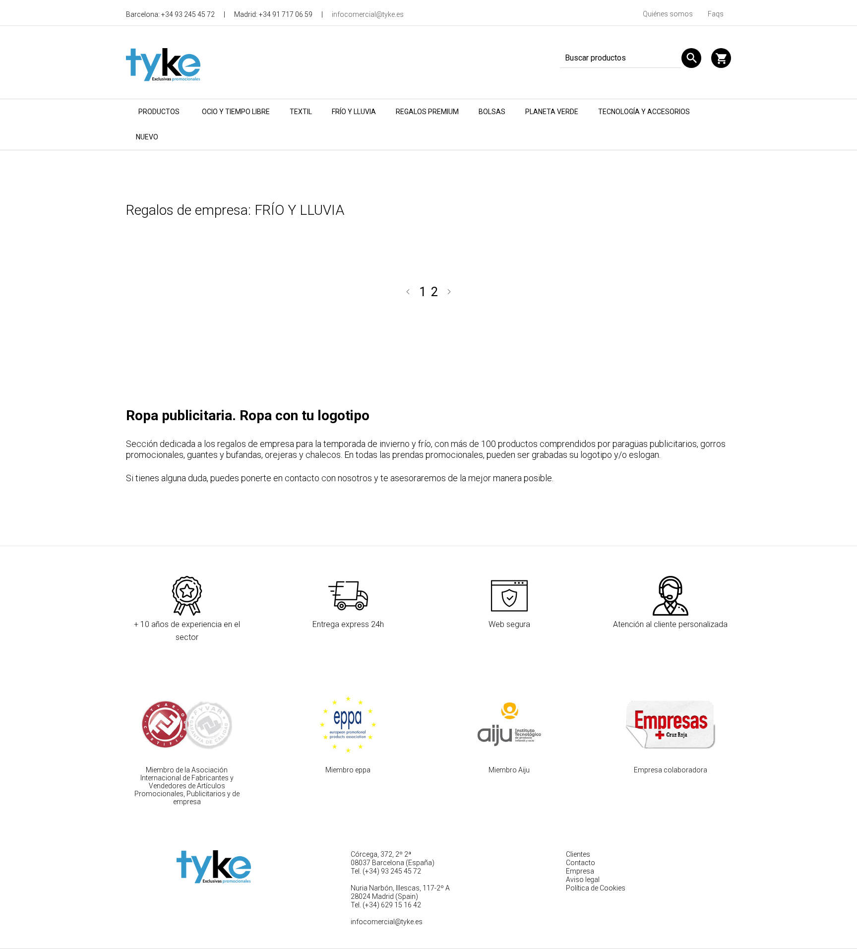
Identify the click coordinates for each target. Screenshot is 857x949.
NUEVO (147, 137)
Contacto (580, 863)
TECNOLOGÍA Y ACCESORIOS (644, 112)
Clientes (578, 854)
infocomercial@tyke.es (368, 14)
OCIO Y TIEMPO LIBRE (236, 112)
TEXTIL (301, 112)
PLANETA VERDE (551, 112)
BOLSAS (492, 112)
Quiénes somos (668, 14)
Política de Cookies (595, 888)
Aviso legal (583, 880)
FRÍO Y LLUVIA (354, 112)
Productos (159, 112)
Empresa (580, 871)
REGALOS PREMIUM (427, 112)
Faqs (716, 14)
